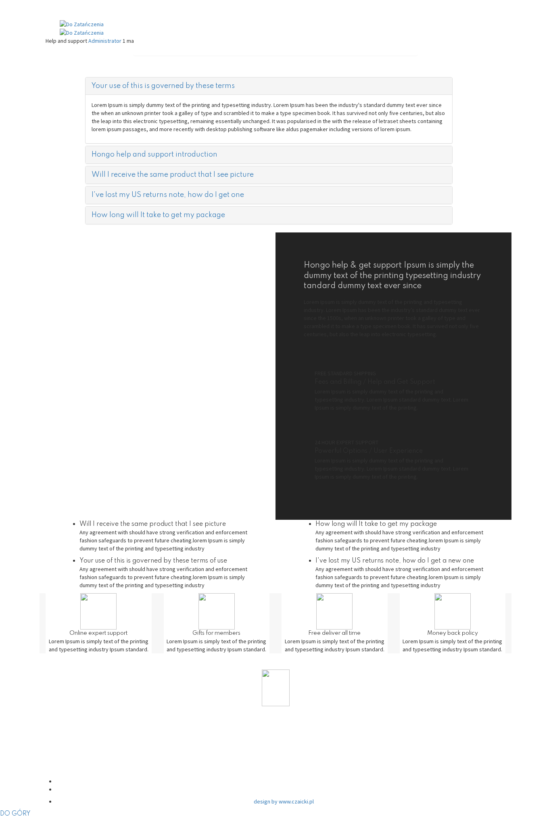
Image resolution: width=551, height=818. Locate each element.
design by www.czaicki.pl (284, 801)
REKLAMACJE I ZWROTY (283, 767)
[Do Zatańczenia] (82, 23)
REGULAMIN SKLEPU (283, 751)
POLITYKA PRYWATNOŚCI (284, 736)
